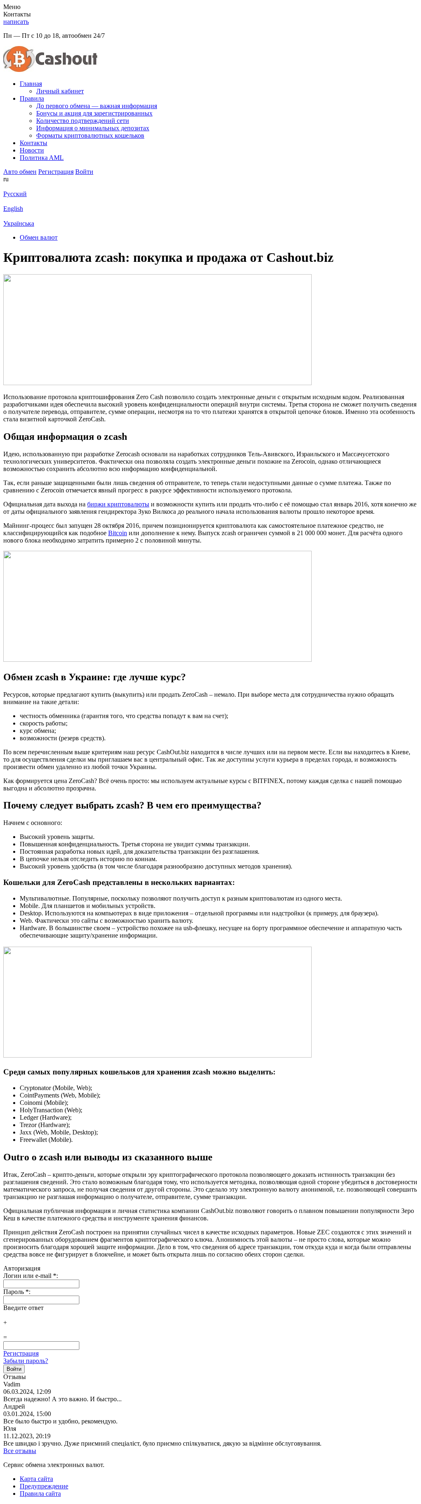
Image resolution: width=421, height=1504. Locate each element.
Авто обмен (20, 171)
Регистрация (21, 1353)
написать (16, 21)
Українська (18, 223)
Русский (15, 193)
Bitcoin (117, 532)
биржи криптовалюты (118, 504)
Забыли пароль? (25, 1360)
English (13, 208)
